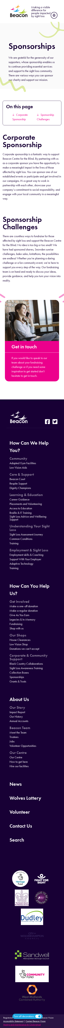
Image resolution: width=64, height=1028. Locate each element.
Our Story (17, 707)
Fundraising (16, 623)
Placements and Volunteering (26, 503)
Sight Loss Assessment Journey (26, 534)
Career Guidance (20, 499)
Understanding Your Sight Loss (30, 528)
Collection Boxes (19, 672)
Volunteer (20, 812)
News (16, 784)
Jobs (12, 741)
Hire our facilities (19, 766)
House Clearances (20, 639)
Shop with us (16, 628)
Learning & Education (26, 495)
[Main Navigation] (54, 15)
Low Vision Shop (19, 644)
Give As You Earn (19, 615)
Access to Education (21, 508)
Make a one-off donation (24, 606)
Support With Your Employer (25, 559)
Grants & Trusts (18, 681)
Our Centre (18, 753)
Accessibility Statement (13, 1021)
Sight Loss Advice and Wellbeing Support (28, 518)
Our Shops (18, 635)
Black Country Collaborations (26, 663)
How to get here (19, 761)
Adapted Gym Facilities (23, 463)
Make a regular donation (24, 610)
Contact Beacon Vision (36, 1021)
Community (18, 458)
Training (14, 543)
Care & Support (22, 474)
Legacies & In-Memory (22, 619)
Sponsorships (17, 677)
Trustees (14, 736)
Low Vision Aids (18, 467)
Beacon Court (17, 479)
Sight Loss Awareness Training (26, 668)
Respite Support (18, 483)
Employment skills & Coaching (26, 554)
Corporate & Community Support (29, 657)
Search (17, 840)
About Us (19, 699)
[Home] (19, 17)
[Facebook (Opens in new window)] (47, 422)
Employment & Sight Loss (29, 550)
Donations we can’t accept (24, 648)
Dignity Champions (20, 487)
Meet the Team (18, 732)
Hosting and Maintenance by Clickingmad (22, 1024)
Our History (16, 716)
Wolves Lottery (25, 798)
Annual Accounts (19, 721)
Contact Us (21, 826)
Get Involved (19, 601)
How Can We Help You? (29, 446)
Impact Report (17, 712)
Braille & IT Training (21, 512)
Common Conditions (21, 538)
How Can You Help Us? (29, 589)
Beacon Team (20, 728)
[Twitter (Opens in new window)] (55, 422)
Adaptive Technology (21, 563)
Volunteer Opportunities (23, 745)
